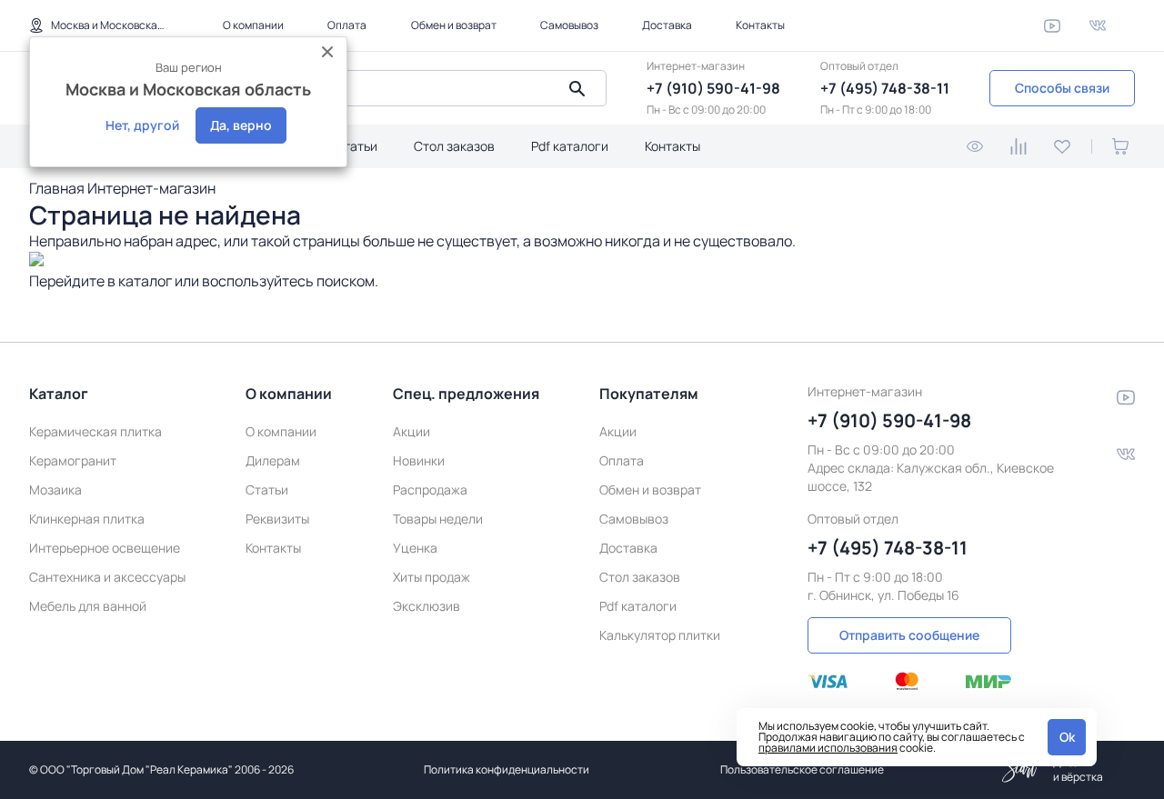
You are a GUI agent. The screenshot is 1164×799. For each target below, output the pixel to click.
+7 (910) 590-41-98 (713, 88)
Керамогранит (72, 460)
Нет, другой (142, 125)
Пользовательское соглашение (802, 769)
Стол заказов (454, 146)
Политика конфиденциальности (506, 769)
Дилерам (273, 460)
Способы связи (1062, 87)
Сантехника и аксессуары (107, 576)
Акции (411, 431)
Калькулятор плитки (659, 635)
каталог (145, 281)
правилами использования (828, 747)
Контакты (760, 25)
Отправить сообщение (909, 635)
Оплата (346, 25)
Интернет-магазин (151, 188)
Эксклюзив (426, 605)
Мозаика (55, 489)
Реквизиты (277, 518)
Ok (1067, 736)
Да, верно (241, 125)
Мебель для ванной (87, 605)
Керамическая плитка (95, 431)
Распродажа (430, 489)
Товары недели (438, 518)
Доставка (667, 25)
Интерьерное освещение (104, 547)
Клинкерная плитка (87, 518)
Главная (57, 188)
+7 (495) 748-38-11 (884, 88)
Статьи (356, 146)
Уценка (415, 547)
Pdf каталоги (569, 146)
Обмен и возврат (454, 25)
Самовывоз (569, 25)
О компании (253, 25)
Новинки (419, 460)
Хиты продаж (431, 576)
